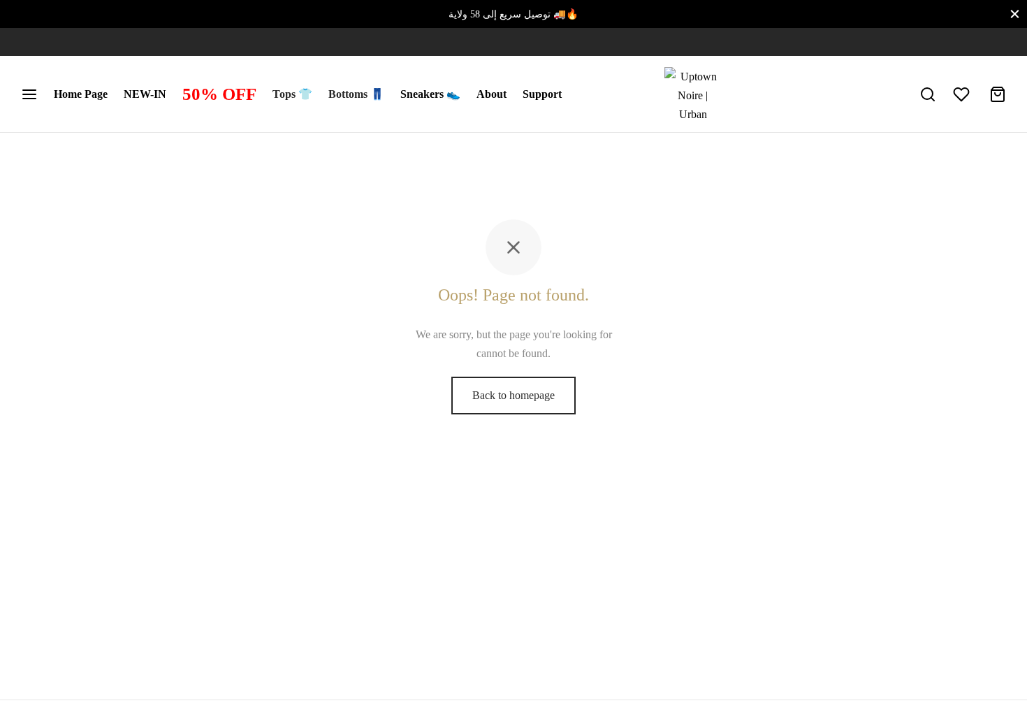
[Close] (1015, 13)
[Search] (927, 94)
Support (542, 94)
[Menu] (29, 94)
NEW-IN (145, 94)
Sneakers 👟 (430, 94)
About (491, 94)
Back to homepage (513, 395)
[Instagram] (31, 42)
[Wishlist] (963, 94)
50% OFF (219, 94)
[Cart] (997, 94)
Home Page (81, 94)
